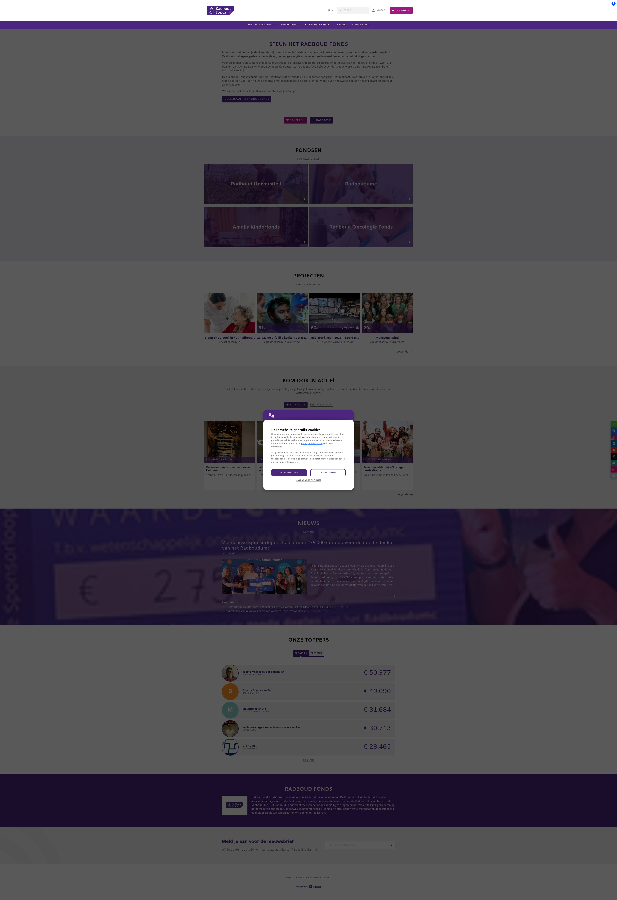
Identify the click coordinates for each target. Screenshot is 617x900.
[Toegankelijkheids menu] (613, 3)
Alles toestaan (289, 472)
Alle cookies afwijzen (308, 480)
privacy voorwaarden (311, 443)
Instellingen (328, 472)
